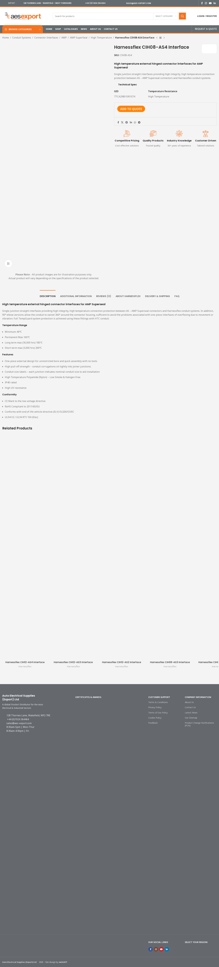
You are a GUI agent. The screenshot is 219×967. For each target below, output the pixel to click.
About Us (189, 702)
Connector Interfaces (46, 37)
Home (5, 37)
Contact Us (190, 707)
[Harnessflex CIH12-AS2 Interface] (121, 546)
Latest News (191, 712)
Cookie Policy (154, 717)
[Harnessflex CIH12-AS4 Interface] (25, 546)
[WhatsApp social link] (135, 122)
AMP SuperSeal (78, 37)
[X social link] (122, 122)
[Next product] (164, 38)
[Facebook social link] (202, 3)
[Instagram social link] (206, 3)
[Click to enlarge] (8, 263)
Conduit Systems (21, 37)
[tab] (48, 294)
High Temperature (101, 37)
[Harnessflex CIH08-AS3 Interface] (170, 546)
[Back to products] (160, 38)
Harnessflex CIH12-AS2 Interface (121, 662)
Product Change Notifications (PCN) (199, 724)
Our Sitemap (191, 717)
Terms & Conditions (158, 702)
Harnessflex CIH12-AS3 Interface (73, 662)
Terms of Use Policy (158, 712)
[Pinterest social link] (126, 122)
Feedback (153, 722)
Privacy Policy (155, 707)
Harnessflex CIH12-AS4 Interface (25, 662)
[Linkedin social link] (215, 3)
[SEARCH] (182, 16)
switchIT (63, 962)
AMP (64, 37)
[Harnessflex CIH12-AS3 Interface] (73, 546)
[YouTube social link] (210, 3)
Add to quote (131, 109)
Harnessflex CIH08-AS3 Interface (170, 662)
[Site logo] (23, 15)
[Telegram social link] (139, 122)
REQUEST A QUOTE (206, 29)
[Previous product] (157, 38)
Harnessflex (25, 666)
